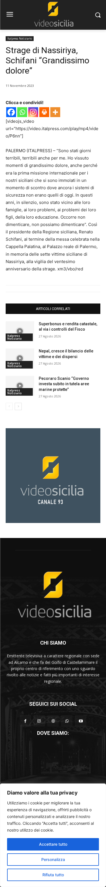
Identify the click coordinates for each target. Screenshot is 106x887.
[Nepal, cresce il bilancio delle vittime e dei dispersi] (20, 358)
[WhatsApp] (66, 720)
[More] (55, 112)
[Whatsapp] (22, 112)
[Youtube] (80, 720)
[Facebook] (11, 112)
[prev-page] (9, 406)
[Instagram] (33, 112)
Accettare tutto (53, 844)
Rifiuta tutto (53, 874)
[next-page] (18, 406)
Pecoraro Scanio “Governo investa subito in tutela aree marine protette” (64, 384)
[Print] (44, 112)
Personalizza (53, 859)
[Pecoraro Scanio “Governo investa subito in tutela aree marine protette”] (20, 386)
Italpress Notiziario (19, 38)
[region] (53, 835)
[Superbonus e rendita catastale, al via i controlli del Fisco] (20, 331)
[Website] (53, 720)
